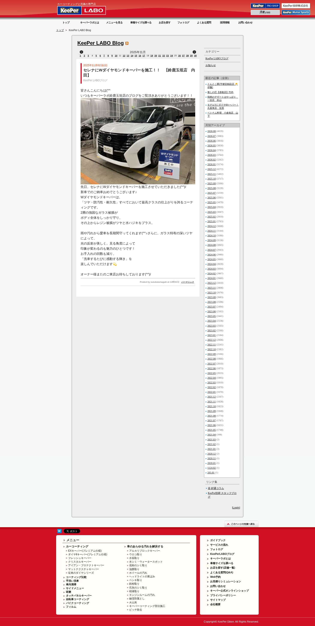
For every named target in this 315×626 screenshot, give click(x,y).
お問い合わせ (245, 22)
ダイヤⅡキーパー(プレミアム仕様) (87, 554)
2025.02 (211, 216)
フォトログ (183, 22)
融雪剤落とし (137, 598)
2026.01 (211, 164)
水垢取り (134, 558)
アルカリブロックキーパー (144, 550)
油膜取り (134, 569)
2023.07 (211, 306)
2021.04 (211, 434)
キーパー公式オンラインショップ (229, 590)
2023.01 (211, 335)
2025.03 (211, 212)
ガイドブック (218, 540)
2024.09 (211, 240)
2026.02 (211, 159)
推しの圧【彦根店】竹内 (220, 92)
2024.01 (211, 278)
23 (167, 55)
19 (151, 55)
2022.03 (211, 382)
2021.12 (211, 396)
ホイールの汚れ (138, 572)
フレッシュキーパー (79, 558)
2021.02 (211, 444)
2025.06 (211, 197)
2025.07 (211, 193)
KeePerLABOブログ (222, 553)
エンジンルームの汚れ (142, 594)
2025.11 (211, 174)
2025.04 (211, 207)
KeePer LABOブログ (95, 80)
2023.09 (211, 297)
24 (171, 55)
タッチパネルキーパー (79, 595)
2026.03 (211, 155)
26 (179, 55)
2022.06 (211, 368)
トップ (65, 22)
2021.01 (211, 449)
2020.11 (211, 458)
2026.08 (211, 131)
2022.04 (211, 378)
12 (124, 55)
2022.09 (211, 354)
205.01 (210, 472)
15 (136, 55)
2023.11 (211, 288)
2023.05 (211, 316)
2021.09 (211, 411)
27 (183, 55)
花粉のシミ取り (138, 565)
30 (195, 55)
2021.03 (211, 439)
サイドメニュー (75, 588)
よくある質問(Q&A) (221, 572)
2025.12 (211, 169)
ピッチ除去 (135, 609)
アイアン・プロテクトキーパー (86, 565)
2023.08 (211, 302)
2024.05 (211, 259)
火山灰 (133, 602)
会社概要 (215, 604)
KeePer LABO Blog (100, 43)
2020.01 (211, 463)
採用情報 (225, 22)
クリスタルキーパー (79, 561)
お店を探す (165, 22)
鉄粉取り (134, 583)
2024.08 (211, 245)
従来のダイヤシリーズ (81, 572)
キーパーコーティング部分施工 (147, 606)
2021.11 (211, 401)
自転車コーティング (77, 599)
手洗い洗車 (72, 580)
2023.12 (211, 283)
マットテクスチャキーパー (83, 569)
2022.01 (211, 392)
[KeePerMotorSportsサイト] (296, 14)
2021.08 (211, 415)
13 (128, 55)
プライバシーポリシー (223, 595)
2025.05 (211, 202)
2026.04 (211, 150)
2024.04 (211, 264)
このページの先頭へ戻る (241, 524)
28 (187, 55)
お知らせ (211, 65)
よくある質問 (204, 22)
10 (116, 55)
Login (236, 507)
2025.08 (211, 188)
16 (140, 55)
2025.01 (211, 221)
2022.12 (211, 340)
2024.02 (211, 273)
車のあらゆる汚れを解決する (145, 546)
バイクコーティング (77, 603)
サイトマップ (218, 599)
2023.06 (211, 311)
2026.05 (211, 145)
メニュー (72, 540)
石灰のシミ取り (138, 587)
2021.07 (211, 420)
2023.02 (211, 330)
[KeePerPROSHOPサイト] (265, 8)
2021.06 (211, 425)
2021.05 (211, 430)
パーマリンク (187, 282)
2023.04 (211, 321)
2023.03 (211, 325)
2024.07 (211, 250)
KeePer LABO (87, 10)
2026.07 (211, 136)
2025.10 (211, 178)
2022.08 (211, 358)
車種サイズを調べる (141, 22)
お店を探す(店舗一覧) (222, 567)
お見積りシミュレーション (225, 581)
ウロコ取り (135, 554)
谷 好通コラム (216, 488)
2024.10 (211, 235)
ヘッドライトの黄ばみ (142, 576)
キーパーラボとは (89, 22)
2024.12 (211, 226)
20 (155, 55)
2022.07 (211, 363)
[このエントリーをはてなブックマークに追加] (59, 532)
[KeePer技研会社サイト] (296, 8)
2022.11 (211, 344)
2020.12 (211, 453)
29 (191, 55)
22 (163, 55)
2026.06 (211, 141)
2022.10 (211, 349)
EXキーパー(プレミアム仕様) (85, 550)
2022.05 (211, 373)
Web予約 (215, 576)
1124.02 (211, 468)
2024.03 (211, 268)
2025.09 (211, 183)
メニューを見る (114, 22)
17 (143, 55)
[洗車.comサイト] (265, 14)
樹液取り (134, 591)
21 (159, 55)
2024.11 (211, 231)
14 (132, 55)
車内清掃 (71, 584)
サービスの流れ (219, 544)
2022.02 (211, 387)
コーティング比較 (76, 577)
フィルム (71, 606)
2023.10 (211, 292)
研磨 (68, 591)
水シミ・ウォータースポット (146, 561)
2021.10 (211, 406)
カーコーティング (77, 546)
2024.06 (211, 254)
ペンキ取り (135, 580)
